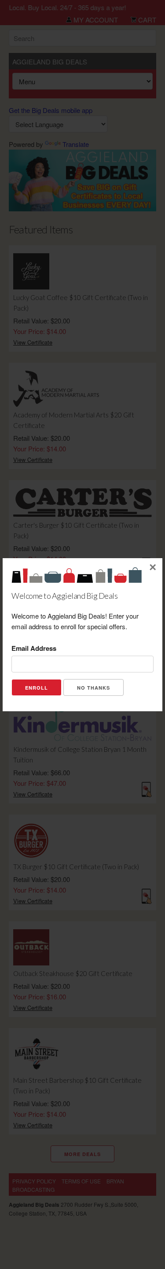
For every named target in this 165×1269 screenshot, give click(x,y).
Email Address (33, 648)
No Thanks (93, 687)
